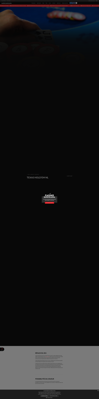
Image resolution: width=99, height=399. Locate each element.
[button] (49, 397)
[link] (49, 203)
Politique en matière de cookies (57, 394)
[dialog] (49, 394)
